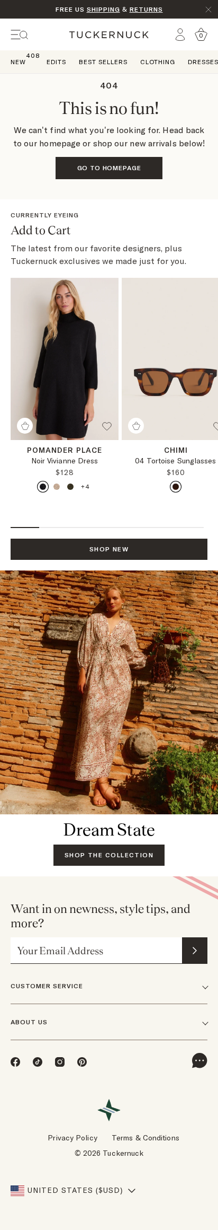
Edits (56, 62)
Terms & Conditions (145, 1138)
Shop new (109, 549)
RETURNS (146, 9)
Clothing (157, 62)
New (18, 61)
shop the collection (109, 855)
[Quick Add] (25, 426)
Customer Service (47, 986)
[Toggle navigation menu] (20, 35)
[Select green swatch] (70, 487)
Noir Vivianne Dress (64, 460)
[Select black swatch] (43, 487)
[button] (110, 430)
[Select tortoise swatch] (175, 487)
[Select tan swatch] (56, 487)
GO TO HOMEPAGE (109, 168)
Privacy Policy (72, 1138)
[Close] (208, 9)
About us (29, 1022)
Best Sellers (103, 62)
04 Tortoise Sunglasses (175, 460)
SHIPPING (103, 9)
